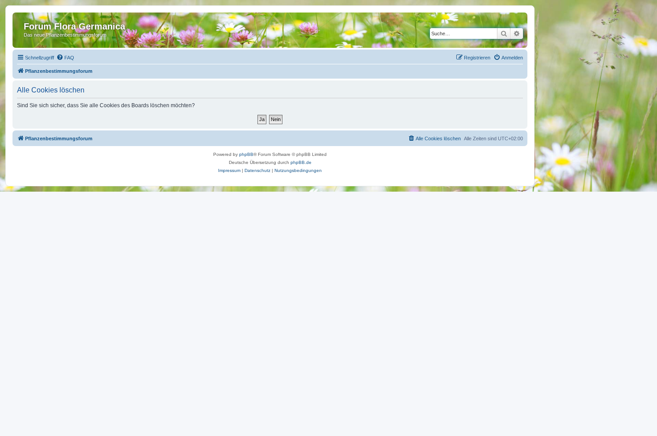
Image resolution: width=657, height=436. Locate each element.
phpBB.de (301, 162)
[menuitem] (65, 57)
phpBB (246, 154)
